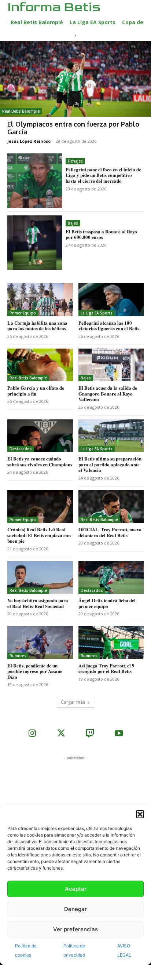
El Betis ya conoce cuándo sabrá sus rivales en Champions (39, 461)
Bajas (73, 223)
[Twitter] (61, 734)
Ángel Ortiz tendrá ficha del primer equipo (107, 603)
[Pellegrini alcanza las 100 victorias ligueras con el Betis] (111, 299)
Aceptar (75, 888)
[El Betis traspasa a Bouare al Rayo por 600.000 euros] (34, 242)
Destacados (21, 448)
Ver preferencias (75, 929)
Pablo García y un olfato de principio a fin (35, 390)
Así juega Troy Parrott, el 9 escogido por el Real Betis (106, 668)
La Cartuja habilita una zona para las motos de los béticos (37, 325)
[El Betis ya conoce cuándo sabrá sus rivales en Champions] (40, 435)
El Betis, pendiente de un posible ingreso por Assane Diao (34, 671)
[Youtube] (119, 734)
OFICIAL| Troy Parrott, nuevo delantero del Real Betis (109, 532)
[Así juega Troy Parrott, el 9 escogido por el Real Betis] (111, 642)
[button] (140, 814)
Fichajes (75, 161)
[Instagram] (32, 734)
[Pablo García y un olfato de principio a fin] (40, 365)
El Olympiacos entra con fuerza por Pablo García (73, 128)
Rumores (18, 655)
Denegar (75, 909)
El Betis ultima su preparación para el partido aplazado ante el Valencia (109, 464)
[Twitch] (90, 734)
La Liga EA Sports (97, 313)
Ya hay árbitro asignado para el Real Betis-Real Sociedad (37, 603)
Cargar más (73, 702)
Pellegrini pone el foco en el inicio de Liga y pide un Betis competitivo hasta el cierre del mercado (103, 175)
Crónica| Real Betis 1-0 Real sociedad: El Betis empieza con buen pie (39, 535)
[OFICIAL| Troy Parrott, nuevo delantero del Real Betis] (111, 506)
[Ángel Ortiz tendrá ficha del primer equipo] (111, 577)
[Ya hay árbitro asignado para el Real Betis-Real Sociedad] (40, 577)
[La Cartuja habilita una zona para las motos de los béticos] (40, 299)
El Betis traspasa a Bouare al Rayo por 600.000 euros (101, 234)
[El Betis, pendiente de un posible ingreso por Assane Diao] (40, 642)
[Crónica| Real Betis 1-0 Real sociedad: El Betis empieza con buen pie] (40, 506)
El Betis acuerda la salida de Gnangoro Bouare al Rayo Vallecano (107, 393)
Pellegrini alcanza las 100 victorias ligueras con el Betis (108, 325)
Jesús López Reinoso (29, 141)
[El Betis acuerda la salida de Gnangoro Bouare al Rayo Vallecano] (111, 365)
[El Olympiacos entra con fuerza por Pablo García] (75, 79)
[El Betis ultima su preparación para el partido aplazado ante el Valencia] (111, 435)
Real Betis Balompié (21, 111)
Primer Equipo (23, 313)
